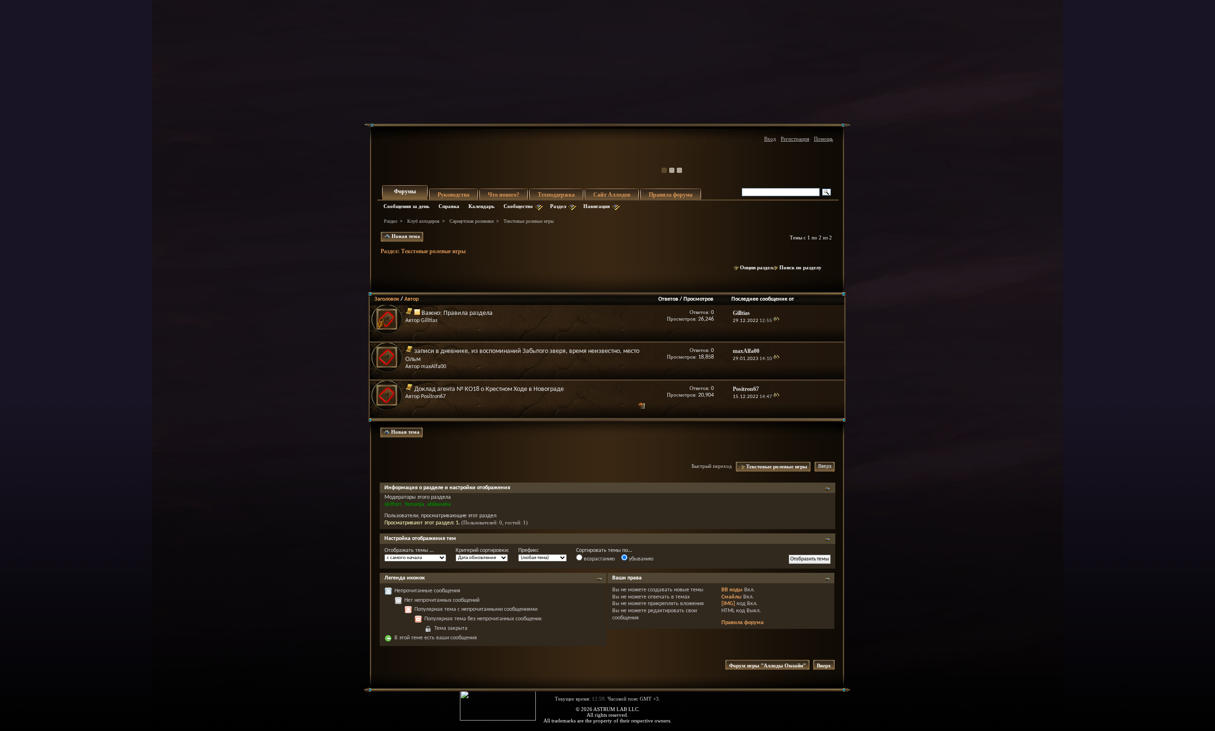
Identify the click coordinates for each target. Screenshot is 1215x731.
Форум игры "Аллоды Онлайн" (767, 665)
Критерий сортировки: (482, 550)
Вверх (825, 466)
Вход (770, 139)
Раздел (558, 206)
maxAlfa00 (433, 367)
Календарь (481, 206)
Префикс (528, 550)
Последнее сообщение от (762, 299)
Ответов (668, 299)
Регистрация (795, 139)
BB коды (732, 590)
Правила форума (670, 194)
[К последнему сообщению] (776, 320)
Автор (411, 299)
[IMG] (728, 604)
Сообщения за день (406, 206)
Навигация (596, 206)
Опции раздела (758, 267)
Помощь (823, 139)
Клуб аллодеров (423, 221)
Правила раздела (468, 313)
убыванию (640, 559)
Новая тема (405, 236)
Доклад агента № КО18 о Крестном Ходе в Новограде (489, 389)
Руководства (453, 194)
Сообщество (518, 206)
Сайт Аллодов (611, 194)
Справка (449, 206)
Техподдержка (556, 194)
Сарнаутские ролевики (471, 221)
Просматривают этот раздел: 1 (421, 523)
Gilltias (429, 320)
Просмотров (698, 299)
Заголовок (386, 299)
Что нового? (503, 194)
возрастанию (598, 559)
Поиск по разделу (800, 267)
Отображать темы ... (409, 550)
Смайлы (731, 597)
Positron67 (433, 396)
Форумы (405, 191)
